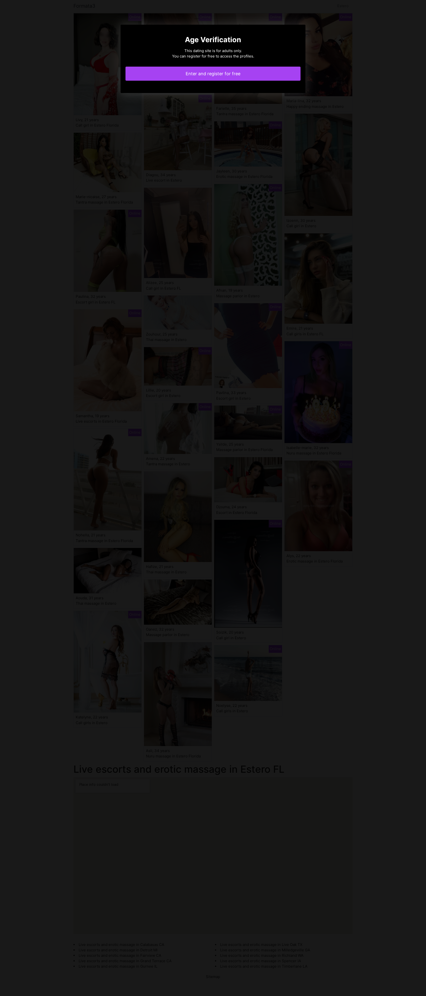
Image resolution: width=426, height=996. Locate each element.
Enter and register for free (213, 73)
